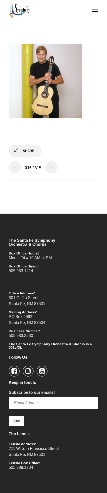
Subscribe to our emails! (32, 392)
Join (16, 420)
